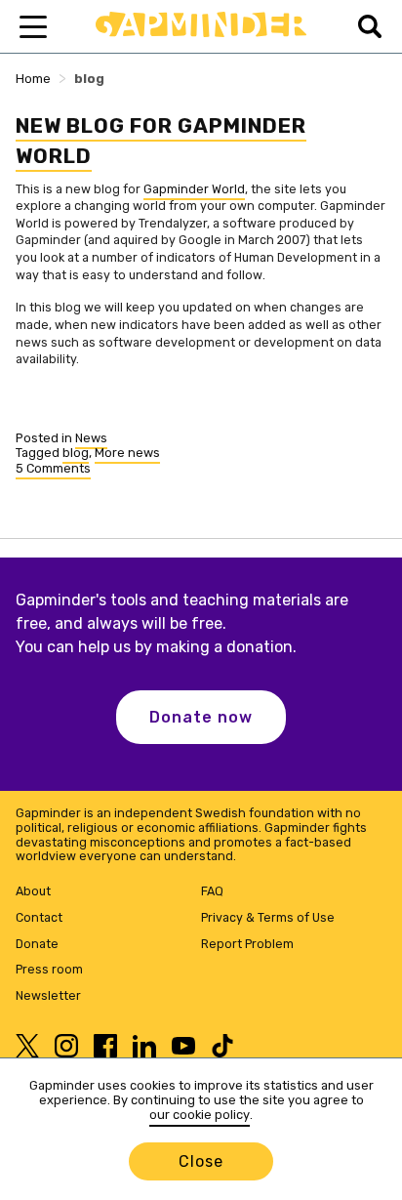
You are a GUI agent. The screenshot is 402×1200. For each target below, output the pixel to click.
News (91, 438)
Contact (39, 917)
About (33, 891)
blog (75, 452)
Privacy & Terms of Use (268, 917)
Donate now (201, 717)
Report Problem (247, 943)
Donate (37, 943)
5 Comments (53, 470)
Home (33, 78)
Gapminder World (194, 189)
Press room (49, 969)
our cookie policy (199, 1114)
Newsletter (48, 995)
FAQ (212, 891)
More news (127, 452)
